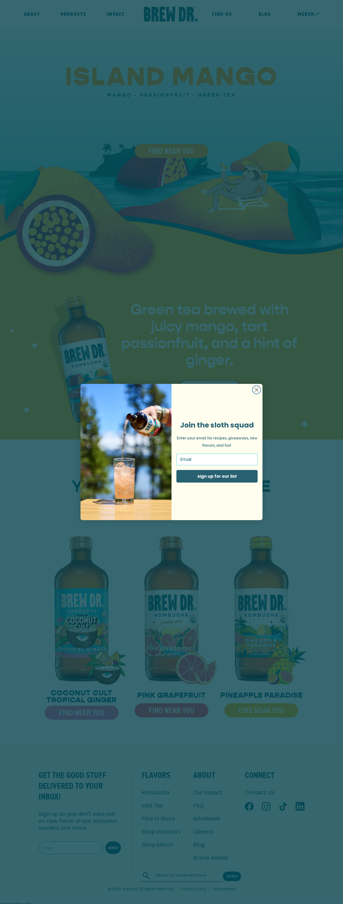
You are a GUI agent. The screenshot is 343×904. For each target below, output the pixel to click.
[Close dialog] (256, 390)
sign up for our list (217, 476)
